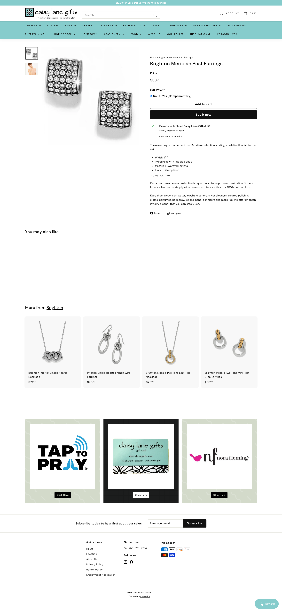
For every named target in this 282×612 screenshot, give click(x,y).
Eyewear (107, 25)
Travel (156, 25)
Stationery (113, 34)
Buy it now (203, 115)
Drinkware (176, 25)
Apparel (88, 25)
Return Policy (94, 569)
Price (153, 73)
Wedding (154, 34)
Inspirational (200, 34)
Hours (90, 548)
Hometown (90, 34)
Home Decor (63, 34)
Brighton (55, 307)
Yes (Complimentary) (177, 96)
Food (135, 34)
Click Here (63, 494)
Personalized (227, 34)
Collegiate (175, 34)
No (155, 96)
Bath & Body (132, 25)
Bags (69, 25)
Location (91, 554)
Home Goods (237, 25)
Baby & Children (206, 25)
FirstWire (145, 596)
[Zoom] (90, 96)
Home (153, 57)
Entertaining (35, 34)
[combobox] (121, 15)
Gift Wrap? (157, 90)
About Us (91, 559)
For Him (53, 25)
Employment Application (101, 574)
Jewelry (31, 25)
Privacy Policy (94, 564)
